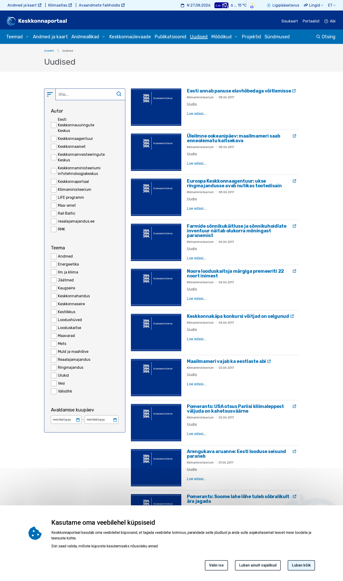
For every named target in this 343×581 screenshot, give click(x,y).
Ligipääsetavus (286, 5)
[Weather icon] (253, 5)
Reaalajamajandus (74, 359)
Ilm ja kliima (68, 272)
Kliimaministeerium (74, 189)
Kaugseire (66, 288)
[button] (50, 94)
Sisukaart (289, 21)
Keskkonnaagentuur (75, 138)
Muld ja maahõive (73, 351)
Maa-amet (67, 205)
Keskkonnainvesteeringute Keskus (81, 157)
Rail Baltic (66, 213)
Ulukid (63, 375)
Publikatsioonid (170, 36)
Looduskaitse (69, 328)
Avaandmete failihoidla (99, 5)
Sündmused (277, 36)
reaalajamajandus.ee (76, 221)
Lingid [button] (314, 5)
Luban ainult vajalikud (257, 565)
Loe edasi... (196, 113)
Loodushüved (70, 320)
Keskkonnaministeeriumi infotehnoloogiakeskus (79, 171)
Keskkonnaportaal (73, 181)
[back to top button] (323, 556)
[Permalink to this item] (156, 522)
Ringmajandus (70, 367)
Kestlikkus (66, 312)
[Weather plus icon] (221, 5)
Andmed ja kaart (22, 5)
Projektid (251, 36)
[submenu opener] (27, 37)
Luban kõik (301, 565)
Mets (62, 343)
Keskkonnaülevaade (130, 36)
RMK (61, 229)
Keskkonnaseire (71, 304)
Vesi (61, 383)
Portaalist (311, 21)
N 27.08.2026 (198, 5)
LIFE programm (71, 197)
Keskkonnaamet (72, 146)
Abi (333, 21)
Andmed (65, 256)
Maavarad (66, 335)
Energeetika (68, 264)
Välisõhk (65, 391)
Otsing (329, 36)
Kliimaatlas (57, 5)
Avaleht (49, 50)
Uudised (199, 36)
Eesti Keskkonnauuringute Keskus (76, 125)
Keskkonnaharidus (74, 296)
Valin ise (216, 565)
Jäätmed (66, 280)
